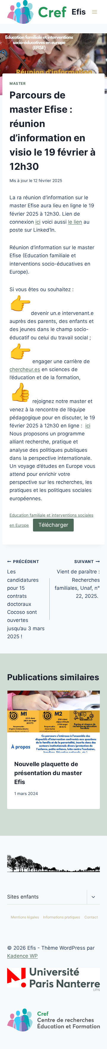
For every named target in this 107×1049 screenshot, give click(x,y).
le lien (75, 222)
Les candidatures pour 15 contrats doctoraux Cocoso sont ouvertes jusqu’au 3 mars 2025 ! (26, 599)
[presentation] (53, 721)
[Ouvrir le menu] (94, 11)
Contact (91, 917)
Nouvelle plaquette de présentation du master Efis (48, 773)
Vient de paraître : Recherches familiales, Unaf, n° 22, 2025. (77, 579)
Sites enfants (23, 897)
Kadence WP (22, 956)
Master (18, 83)
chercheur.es (25, 369)
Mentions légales (25, 917)
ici (37, 222)
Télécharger (53, 525)
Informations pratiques (61, 917)
